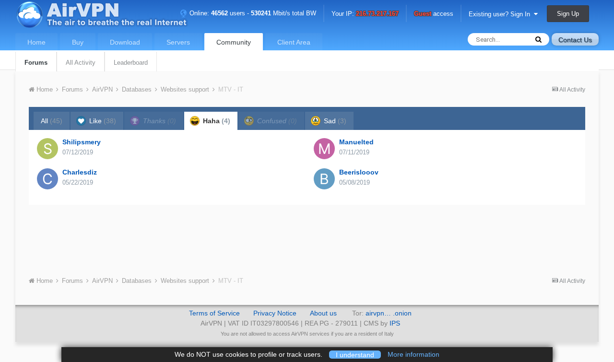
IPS (395, 323)
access (433, 14)
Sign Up (568, 13)
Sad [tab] (334, 121)
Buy (77, 42)
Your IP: (365, 14)
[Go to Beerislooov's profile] (324, 178)
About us (323, 313)
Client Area (293, 42)
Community (233, 42)
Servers (178, 42)
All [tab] (51, 121)
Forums (35, 62)
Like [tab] (101, 121)
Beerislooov (358, 172)
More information (413, 354)
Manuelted (356, 142)
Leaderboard (131, 62)
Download (125, 42)
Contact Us (575, 40)
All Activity (80, 62)
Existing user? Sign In (501, 14)
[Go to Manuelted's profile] (324, 148)
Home (36, 42)
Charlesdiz (79, 172)
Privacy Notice (274, 313)
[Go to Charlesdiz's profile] (47, 178)
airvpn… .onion (389, 313)
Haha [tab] (215, 121)
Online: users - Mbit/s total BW (252, 13)
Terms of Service (214, 313)
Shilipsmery (81, 142)
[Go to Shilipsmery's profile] (47, 148)
